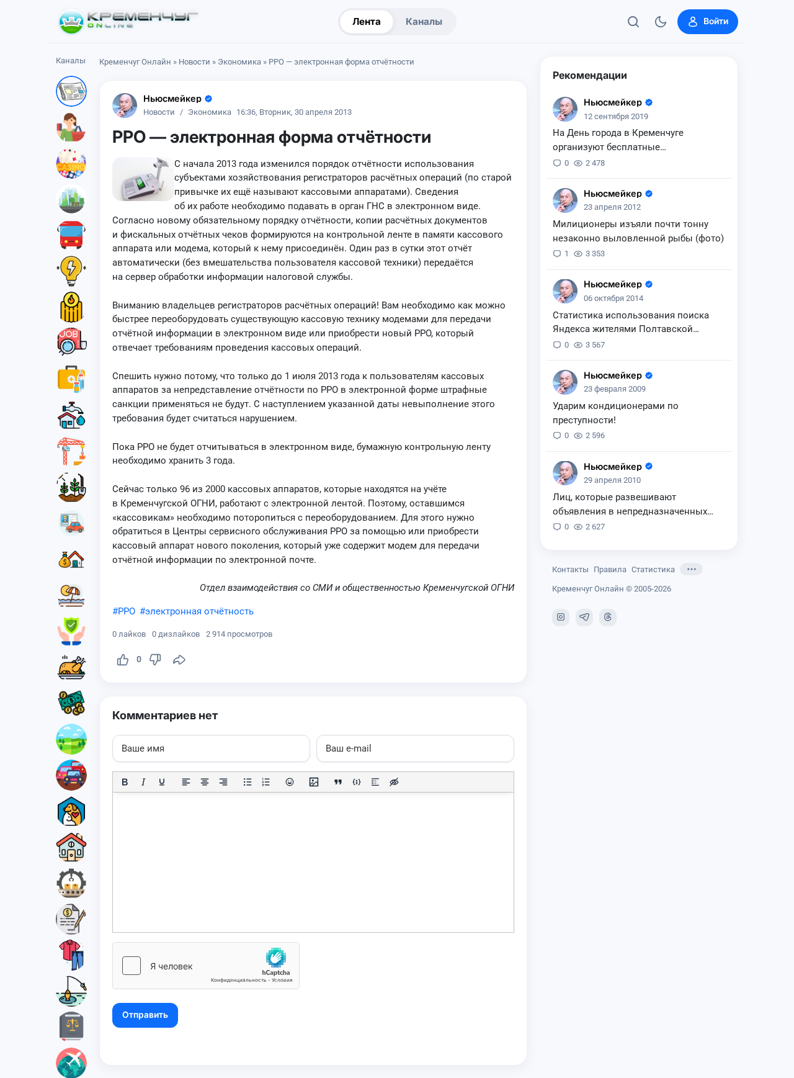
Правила (610, 568)
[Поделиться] (179, 659)
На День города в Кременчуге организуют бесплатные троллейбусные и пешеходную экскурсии (620, 141)
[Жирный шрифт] (124, 782)
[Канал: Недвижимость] (71, 559)
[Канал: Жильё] (71, 847)
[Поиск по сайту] (633, 21)
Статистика (653, 568)
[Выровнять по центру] (204, 782)
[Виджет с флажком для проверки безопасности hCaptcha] (206, 965)
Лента (366, 21)
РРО (126, 611)
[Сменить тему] (660, 21)
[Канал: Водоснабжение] (71, 415)
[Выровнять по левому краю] (186, 782)
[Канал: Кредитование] (71, 919)
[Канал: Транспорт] (71, 235)
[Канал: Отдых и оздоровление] (71, 595)
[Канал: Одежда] (71, 955)
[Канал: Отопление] (71, 307)
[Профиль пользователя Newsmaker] (124, 105)
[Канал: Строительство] (71, 451)
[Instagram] (560, 617)
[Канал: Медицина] (71, 379)
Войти (715, 21)
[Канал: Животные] (71, 811)
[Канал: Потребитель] (71, 127)
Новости (194, 61)
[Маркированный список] (247, 782)
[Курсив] (143, 782)
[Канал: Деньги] (71, 703)
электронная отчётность (199, 611)
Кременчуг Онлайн (135, 61)
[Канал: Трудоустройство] (71, 343)
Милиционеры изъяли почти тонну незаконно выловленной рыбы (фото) (638, 231)
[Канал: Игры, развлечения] (71, 163)
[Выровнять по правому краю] (223, 782)
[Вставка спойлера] (375, 782)
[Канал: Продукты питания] (71, 667)
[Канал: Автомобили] (71, 775)
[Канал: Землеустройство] (71, 739)
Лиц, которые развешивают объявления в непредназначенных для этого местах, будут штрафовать (632, 504)
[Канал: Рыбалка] (71, 991)
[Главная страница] (128, 21)
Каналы (424, 21)
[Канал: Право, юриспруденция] (71, 1027)
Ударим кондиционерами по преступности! (616, 413)
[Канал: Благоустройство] (71, 199)
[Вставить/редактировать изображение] (314, 782)
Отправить (145, 1015)
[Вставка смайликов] (290, 782)
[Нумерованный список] (266, 782)
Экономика (239, 61)
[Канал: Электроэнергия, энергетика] (71, 271)
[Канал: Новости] (71, 91)
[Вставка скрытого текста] (394, 782)
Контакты (570, 568)
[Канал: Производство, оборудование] (71, 883)
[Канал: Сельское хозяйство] (71, 487)
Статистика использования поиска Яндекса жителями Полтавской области (631, 322)
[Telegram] (584, 617)
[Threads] (608, 617)
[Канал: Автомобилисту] (71, 523)
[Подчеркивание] (162, 782)
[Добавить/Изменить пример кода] (356, 782)
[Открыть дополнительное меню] (691, 569)
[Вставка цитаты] (338, 782)
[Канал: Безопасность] (71, 631)
